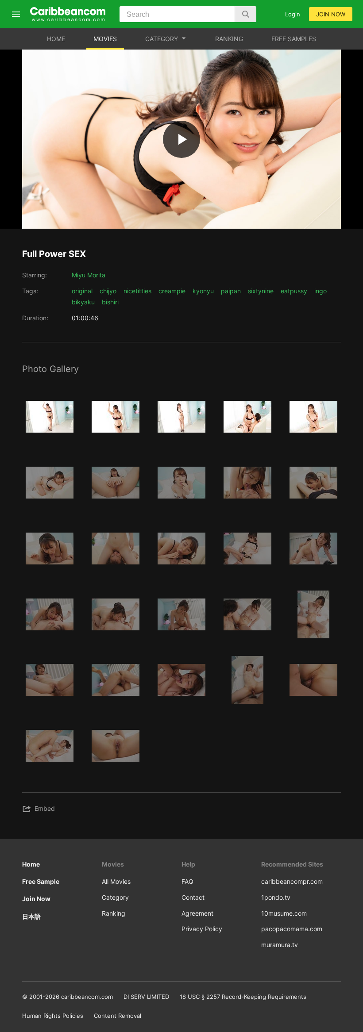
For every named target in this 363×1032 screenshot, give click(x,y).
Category (115, 897)
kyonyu (203, 291)
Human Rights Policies (52, 1015)
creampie (171, 291)
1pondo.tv (275, 897)
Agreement (197, 913)
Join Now (36, 898)
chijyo (108, 291)
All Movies (116, 881)
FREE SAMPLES (293, 38)
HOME (56, 38)
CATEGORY (161, 38)
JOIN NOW (330, 14)
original (82, 291)
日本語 (31, 916)
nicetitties (137, 291)
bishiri (110, 302)
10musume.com (284, 913)
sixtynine (261, 291)
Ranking (113, 913)
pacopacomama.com (291, 928)
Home (31, 864)
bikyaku (83, 302)
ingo (320, 291)
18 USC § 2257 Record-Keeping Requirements (243, 996)
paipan (231, 291)
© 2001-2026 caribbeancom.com (67, 996)
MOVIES (105, 38)
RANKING (229, 38)
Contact (193, 897)
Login (292, 14)
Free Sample (40, 881)
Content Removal (117, 1015)
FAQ (187, 881)
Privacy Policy (202, 928)
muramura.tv (279, 944)
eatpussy (294, 291)
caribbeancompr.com (292, 881)
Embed (45, 808)
